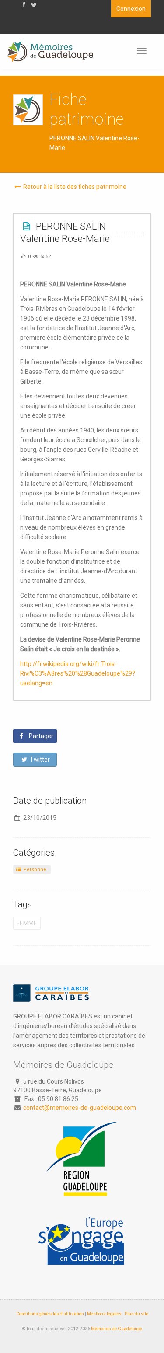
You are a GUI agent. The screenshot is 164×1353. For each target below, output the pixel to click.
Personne (34, 869)
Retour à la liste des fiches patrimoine (74, 186)
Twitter (39, 759)
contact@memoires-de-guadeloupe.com (79, 1107)
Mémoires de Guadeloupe (116, 1328)
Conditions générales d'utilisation (50, 1313)
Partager (40, 735)
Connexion (131, 8)
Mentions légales (104, 1313)
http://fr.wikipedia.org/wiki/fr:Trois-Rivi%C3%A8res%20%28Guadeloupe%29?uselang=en (77, 673)
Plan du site (136, 1313)
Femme (27, 923)
